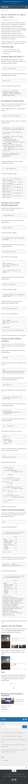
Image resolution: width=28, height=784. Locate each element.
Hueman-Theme (22, 776)
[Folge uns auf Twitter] (23, 719)
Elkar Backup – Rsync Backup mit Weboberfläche (6, 707)
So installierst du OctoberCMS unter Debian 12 (13, 732)
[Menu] (26, 7)
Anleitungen (4, 10)
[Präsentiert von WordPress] (9, 776)
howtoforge (6, 20)
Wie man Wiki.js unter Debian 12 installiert (12, 736)
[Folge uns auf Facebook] (26, 719)
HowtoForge (4, 7)
